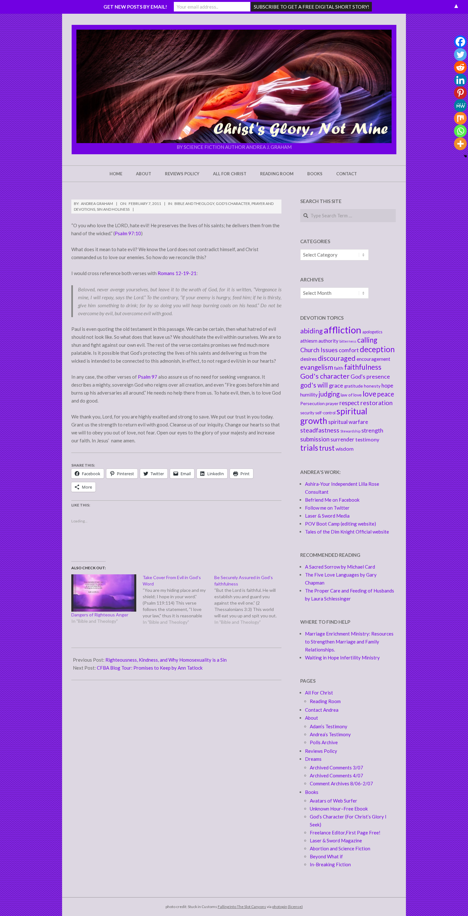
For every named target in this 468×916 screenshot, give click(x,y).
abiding (311, 331)
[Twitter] (460, 54)
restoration (376, 402)
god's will (314, 385)
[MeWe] (460, 105)
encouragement (373, 359)
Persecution (312, 403)
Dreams (313, 759)
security (307, 413)
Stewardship (350, 431)
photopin (279, 906)
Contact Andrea (321, 710)
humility (309, 394)
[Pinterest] (460, 92)
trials (309, 447)
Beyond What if (326, 856)
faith (338, 368)
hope (387, 385)
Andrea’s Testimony (330, 734)
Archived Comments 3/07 (336, 767)
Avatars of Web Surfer (333, 800)
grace (336, 385)
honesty (372, 386)
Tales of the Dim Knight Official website (347, 531)
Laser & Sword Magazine (336, 840)
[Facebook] (460, 41)
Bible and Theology (194, 203)
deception (377, 349)
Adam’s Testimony (328, 726)
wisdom (345, 449)
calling (367, 340)
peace (385, 394)
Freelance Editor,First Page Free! (345, 832)
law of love (351, 394)
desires (308, 359)
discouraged (337, 358)
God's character (325, 376)
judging (329, 394)
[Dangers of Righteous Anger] (103, 593)
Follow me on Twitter (327, 508)
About (311, 718)
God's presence (370, 376)
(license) (295, 906)
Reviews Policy (321, 751)
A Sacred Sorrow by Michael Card (340, 567)
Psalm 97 (147, 377)
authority (328, 341)
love (369, 393)
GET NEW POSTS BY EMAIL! (135, 7)
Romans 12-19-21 (177, 273)
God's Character (233, 203)
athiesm (308, 341)
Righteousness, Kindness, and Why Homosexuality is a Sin (166, 660)
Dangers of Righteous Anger (99, 614)
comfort (349, 350)
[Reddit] (460, 67)
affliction (342, 329)
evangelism (316, 367)
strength (372, 430)
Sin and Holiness (113, 209)
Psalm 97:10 (128, 233)
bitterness (347, 341)
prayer (332, 403)
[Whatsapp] (460, 131)
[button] (234, 86)
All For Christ (319, 692)
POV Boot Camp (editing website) (340, 524)
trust (327, 448)
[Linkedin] (460, 80)
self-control (325, 413)
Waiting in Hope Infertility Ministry (342, 657)
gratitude (353, 386)
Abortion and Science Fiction (340, 848)
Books (311, 792)
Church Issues (319, 349)
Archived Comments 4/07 (336, 775)
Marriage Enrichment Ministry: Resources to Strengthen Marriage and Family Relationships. (349, 641)
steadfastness (319, 430)
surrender (342, 439)
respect (349, 402)
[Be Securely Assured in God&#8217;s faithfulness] (250, 599)
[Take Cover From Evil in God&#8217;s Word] (178, 599)
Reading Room (325, 701)
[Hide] (465, 156)
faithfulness (362, 367)
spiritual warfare (348, 421)
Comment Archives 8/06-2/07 (341, 783)
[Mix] (460, 118)
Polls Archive (324, 742)
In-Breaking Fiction (330, 864)
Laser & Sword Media (327, 516)
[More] (460, 143)
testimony (367, 439)
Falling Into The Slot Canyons (242, 906)
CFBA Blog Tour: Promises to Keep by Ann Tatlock (149, 668)
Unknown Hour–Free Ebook (339, 808)
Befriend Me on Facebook (332, 500)
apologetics (372, 332)
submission (315, 439)
